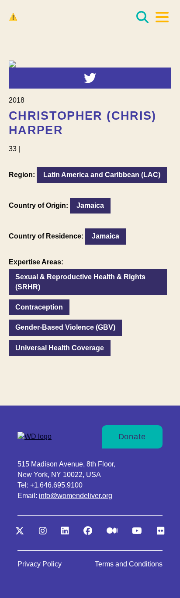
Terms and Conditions (129, 564)
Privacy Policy (39, 564)
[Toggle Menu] (162, 17)
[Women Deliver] (52, 17)
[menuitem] (39, 564)
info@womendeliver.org (75, 495)
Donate (132, 436)
